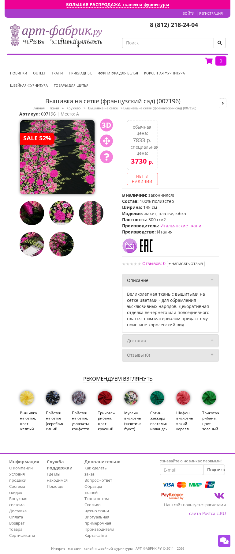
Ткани (57, 73)
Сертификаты (22, 535)
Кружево (73, 108)
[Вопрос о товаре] (106, 156)
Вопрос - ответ (98, 480)
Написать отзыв (187, 264)
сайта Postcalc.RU (207, 513)
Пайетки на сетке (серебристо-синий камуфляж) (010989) (54, 426)
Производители (99, 529)
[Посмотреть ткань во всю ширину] (106, 141)
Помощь (55, 486)
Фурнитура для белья (118, 73)
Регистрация (211, 13)
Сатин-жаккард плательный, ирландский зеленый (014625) (158, 426)
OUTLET (39, 73)
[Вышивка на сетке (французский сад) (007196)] (57, 157)
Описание (137, 280)
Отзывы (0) (138, 355)
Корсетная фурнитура (164, 73)
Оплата (16, 517)
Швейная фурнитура (29, 85)
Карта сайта (95, 535)
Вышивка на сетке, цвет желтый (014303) (28, 423)
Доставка (136, 340)
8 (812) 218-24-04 (174, 25)
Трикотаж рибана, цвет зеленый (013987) (210, 423)
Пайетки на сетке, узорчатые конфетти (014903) (80, 423)
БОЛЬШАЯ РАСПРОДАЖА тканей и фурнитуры (117, 4)
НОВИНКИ (18, 73)
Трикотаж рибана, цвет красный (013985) (106, 423)
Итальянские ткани (180, 226)
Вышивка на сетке (103, 108)
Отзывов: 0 (154, 263)
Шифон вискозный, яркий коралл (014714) (184, 423)
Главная (38, 108)
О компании (21, 468)
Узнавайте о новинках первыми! (191, 461)
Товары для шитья (71, 85)
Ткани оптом (96, 498)
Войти (188, 13)
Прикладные (80, 73)
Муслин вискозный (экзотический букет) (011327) (132, 423)
